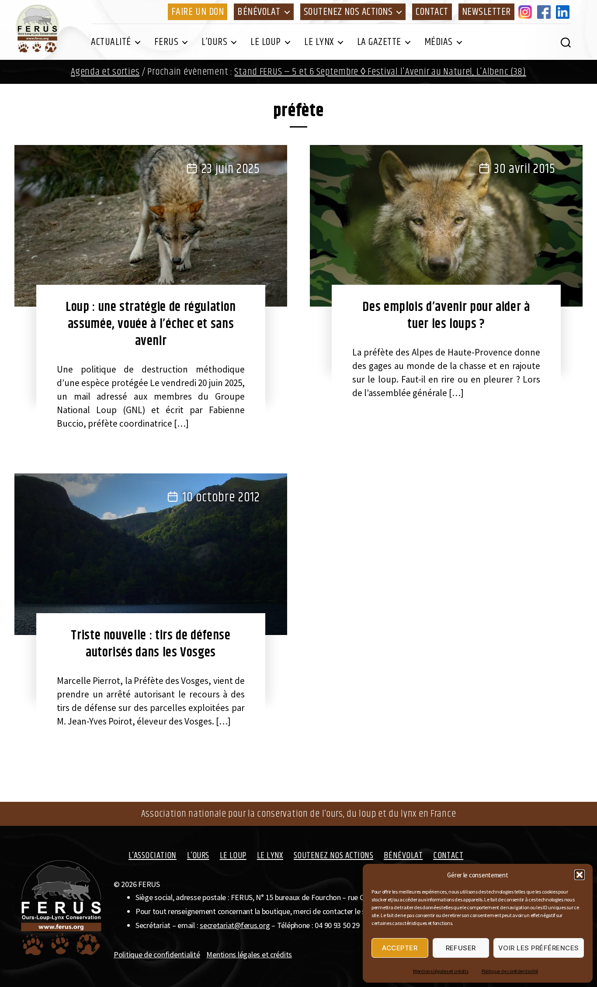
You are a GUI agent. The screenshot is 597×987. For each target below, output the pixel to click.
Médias (438, 42)
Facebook (545, 12)
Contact (432, 12)
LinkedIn (564, 12)
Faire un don (197, 12)
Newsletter (486, 12)
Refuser (461, 948)
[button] (579, 874)
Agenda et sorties (105, 71)
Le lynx (319, 42)
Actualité (111, 42)
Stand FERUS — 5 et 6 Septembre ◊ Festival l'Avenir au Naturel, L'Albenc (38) (380, 71)
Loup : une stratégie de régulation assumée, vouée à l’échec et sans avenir (151, 324)
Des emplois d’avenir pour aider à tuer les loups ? (446, 315)
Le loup (265, 42)
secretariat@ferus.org (235, 925)
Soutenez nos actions (348, 12)
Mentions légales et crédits (441, 971)
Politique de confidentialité (510, 971)
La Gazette (379, 42)
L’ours (214, 42)
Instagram (526, 12)
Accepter (399, 948)
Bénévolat (259, 12)
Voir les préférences (538, 948)
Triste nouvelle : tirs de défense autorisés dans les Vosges (150, 644)
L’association (152, 856)
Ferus (166, 42)
